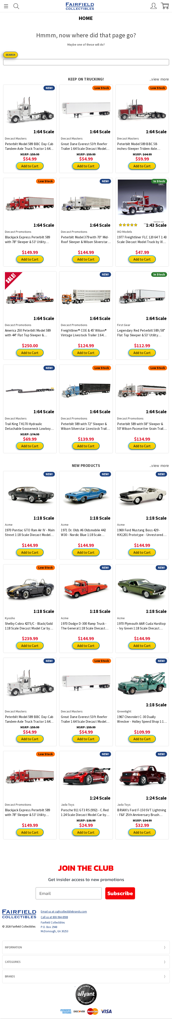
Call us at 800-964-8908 (54, 917)
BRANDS (10, 976)
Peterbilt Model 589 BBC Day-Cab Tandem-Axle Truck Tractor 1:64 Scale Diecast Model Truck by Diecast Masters (29, 146)
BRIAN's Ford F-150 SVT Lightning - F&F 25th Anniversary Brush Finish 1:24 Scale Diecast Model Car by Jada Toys (141, 812)
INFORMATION (13, 947)
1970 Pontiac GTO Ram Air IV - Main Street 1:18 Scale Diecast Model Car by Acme (30, 532)
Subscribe (120, 893)
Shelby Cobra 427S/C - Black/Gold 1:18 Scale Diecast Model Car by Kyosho (29, 626)
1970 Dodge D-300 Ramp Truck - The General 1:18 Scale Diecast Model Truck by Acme (83, 626)
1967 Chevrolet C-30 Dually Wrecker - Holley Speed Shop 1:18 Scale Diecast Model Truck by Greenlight (141, 719)
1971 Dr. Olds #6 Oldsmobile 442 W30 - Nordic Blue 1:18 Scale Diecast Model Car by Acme (83, 532)
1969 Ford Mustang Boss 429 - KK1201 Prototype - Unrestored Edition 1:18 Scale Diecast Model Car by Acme (140, 532)
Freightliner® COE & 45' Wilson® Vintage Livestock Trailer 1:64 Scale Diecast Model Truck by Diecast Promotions (84, 332)
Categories (12, 962)
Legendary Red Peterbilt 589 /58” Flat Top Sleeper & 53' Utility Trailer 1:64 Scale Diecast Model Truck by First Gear (141, 332)
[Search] (16, 6)
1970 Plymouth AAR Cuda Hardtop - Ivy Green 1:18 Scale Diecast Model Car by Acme (141, 626)
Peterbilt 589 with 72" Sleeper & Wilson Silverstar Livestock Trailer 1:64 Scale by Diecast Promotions (85, 426)
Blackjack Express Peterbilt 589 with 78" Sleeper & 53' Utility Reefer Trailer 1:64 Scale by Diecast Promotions (27, 239)
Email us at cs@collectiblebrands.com (64, 911)
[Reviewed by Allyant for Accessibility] (86, 994)
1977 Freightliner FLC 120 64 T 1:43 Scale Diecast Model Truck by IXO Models (142, 239)
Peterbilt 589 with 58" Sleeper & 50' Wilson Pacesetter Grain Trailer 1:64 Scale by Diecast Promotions (141, 426)
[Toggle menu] (4, 6)
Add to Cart (30, 166)
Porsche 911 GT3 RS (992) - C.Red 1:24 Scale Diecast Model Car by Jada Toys (85, 812)
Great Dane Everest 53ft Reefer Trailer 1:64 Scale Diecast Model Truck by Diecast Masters (84, 146)
